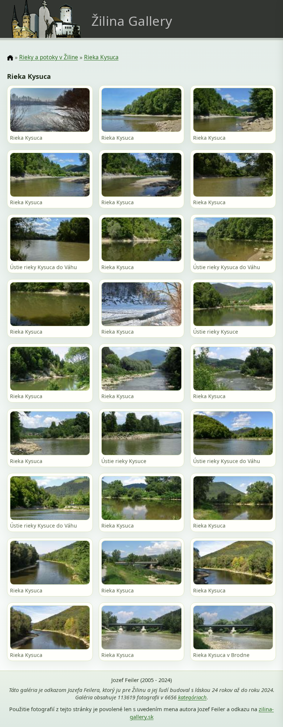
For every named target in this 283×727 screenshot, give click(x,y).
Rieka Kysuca (101, 57)
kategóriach (192, 697)
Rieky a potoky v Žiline (48, 57)
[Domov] (10, 58)
